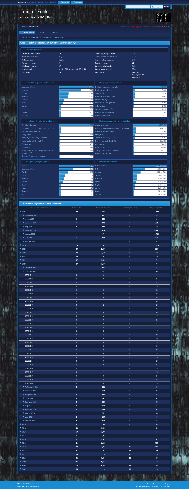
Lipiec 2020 (29, 398)
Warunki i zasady (158, 484)
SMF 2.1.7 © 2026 (23, 484)
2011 (23, 454)
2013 (24, 447)
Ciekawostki (26, 147)
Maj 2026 (28, 227)
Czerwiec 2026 (30, 223)
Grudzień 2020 (30, 268)
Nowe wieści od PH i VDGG (32, 141)
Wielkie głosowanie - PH (104, 109)
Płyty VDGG (100, 147)
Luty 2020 (29, 417)
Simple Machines (34, 484)
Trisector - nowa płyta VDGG (106, 138)
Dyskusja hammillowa (103, 90)
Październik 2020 (31, 387)
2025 (24, 245)
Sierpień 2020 (30, 395)
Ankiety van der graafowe (104, 112)
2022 (24, 256)
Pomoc (149, 484)
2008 (24, 465)
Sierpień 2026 (30, 215)
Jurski (24, 103)
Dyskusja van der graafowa (105, 103)
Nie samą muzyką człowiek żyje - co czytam (38, 128)
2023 (24, 253)
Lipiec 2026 (29, 219)
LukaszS (25, 100)
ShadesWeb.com (35, 486)
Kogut (24, 109)
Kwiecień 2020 (30, 409)
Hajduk (24, 112)
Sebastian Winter (28, 87)
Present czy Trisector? (103, 154)
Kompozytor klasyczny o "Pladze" (34, 138)
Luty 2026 (29, 238)
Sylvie (24, 106)
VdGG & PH (99, 93)
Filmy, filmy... (27, 135)
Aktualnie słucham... (29, 125)
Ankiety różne (100, 106)
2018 (24, 428)
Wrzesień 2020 (30, 391)
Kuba (24, 188)
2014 (24, 443)
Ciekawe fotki (27, 144)
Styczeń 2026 (30, 242)
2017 (24, 432)
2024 (24, 249)
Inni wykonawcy (101, 100)
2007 (24, 469)
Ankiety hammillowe (102, 115)
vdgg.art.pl (135, 27)
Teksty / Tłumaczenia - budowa (33, 156)
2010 (24, 458)
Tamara (25, 191)
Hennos (25, 115)
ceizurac (25, 90)
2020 (24, 264)
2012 (24, 451)
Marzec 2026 (30, 234)
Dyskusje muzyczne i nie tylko (106, 87)
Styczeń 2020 (30, 421)
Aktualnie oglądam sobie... (32, 131)
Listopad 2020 (30, 271)
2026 (24, 212)
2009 (24, 462)
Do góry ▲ (168, 484)
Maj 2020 (28, 406)
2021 (24, 260)
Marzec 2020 (30, 413)
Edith (134, 66)
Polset (24, 93)
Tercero (25, 96)
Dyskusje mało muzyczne (105, 96)
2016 (24, 436)
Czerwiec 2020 (30, 402)
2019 (24, 424)
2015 (24, 439)
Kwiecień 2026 (30, 230)
